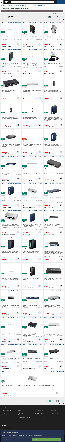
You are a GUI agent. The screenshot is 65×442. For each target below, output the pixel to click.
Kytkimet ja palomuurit (20, 5)
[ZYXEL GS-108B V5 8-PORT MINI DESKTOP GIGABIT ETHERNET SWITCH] (32, 196)
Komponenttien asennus (39, 411)
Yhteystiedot (4, 414)
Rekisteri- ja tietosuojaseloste (24, 417)
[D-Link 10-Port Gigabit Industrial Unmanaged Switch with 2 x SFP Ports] (32, 115)
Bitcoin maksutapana (22, 414)
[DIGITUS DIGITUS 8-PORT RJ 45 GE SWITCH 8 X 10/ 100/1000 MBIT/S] (54, 169)
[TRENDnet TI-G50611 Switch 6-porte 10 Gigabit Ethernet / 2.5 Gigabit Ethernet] (11, 249)
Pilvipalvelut (53, 410)
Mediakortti (4, 411)
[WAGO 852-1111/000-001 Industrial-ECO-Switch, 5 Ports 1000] (32, 35)
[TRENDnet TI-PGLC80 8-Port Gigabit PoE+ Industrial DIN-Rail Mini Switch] (32, 249)
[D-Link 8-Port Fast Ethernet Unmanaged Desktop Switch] (32, 88)
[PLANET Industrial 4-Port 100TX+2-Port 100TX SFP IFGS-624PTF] (11, 196)
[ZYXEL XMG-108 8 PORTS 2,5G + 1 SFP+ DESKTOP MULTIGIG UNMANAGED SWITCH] (11, 357)
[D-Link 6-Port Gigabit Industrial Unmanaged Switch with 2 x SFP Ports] (54, 88)
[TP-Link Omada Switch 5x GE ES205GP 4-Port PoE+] (11, 303)
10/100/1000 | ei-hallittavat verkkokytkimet (36, 5)
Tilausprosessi (21, 409)
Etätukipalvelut (37, 409)
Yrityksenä (4, 413)
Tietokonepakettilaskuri (39, 410)
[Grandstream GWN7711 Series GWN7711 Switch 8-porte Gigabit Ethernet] (11, 330)
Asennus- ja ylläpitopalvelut (56, 411)
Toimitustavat (20, 410)
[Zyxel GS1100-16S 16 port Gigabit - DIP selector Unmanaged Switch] (11, 35)
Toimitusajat (20, 411)
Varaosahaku (37, 414)
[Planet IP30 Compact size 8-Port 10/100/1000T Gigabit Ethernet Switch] (54, 142)
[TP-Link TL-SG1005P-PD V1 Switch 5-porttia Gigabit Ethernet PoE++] (32, 357)
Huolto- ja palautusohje (39, 416)
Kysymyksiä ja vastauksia (6, 410)
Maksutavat (20, 413)
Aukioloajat (4, 416)
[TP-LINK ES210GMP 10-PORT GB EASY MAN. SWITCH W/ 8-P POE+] (54, 222)
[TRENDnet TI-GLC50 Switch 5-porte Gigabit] (32, 276)
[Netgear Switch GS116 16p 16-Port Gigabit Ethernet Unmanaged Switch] (32, 169)
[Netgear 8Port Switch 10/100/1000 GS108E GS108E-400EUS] (54, 303)
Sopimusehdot (21, 416)
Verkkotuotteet (10, 5)
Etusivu (2, 5)
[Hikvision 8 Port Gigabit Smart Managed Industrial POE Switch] (32, 142)
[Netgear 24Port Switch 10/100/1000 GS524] (32, 303)
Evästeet (20, 419)
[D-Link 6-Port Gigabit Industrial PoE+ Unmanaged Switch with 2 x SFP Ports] (11, 115)
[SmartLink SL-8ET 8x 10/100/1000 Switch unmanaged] (11, 88)
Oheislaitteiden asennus (39, 413)
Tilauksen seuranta (5, 409)
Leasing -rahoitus (54, 413)
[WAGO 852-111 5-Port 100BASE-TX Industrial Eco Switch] (11, 61)
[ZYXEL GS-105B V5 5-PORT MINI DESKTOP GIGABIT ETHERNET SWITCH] (11, 222)
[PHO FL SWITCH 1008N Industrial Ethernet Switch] (54, 35)
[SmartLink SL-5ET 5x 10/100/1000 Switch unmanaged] (54, 61)
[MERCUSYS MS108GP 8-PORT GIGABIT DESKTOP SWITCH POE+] (54, 276)
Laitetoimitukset (54, 409)
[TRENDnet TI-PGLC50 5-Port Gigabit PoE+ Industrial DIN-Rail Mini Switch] (11, 276)
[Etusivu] (6, 3)
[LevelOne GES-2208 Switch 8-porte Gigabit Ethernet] (54, 357)
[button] (18, 44)
